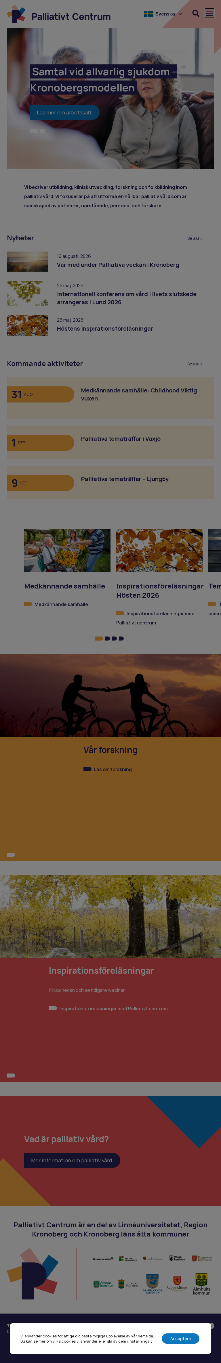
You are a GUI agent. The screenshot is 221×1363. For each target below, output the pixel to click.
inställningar (140, 1341)
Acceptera (180, 1338)
